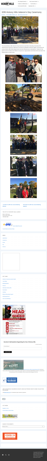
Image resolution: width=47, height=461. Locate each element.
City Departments (22, 1)
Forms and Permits (22, 6)
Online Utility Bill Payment (17, 226)
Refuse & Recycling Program (8, 294)
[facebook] (3, 455)
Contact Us (5, 240)
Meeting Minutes (6, 283)
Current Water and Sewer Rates (8, 228)
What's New (25, 14)
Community (33, 3)
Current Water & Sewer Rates (8, 410)
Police (4, 242)
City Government (33, 1)
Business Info (31, 6)
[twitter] (6, 455)
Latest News (5, 238)
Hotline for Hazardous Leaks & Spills (9, 279)
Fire (3, 244)
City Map (4, 292)
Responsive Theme (37, 457)
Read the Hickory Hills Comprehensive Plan (32, 369)
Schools (4, 246)
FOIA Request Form (6, 296)
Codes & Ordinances (22, 3)
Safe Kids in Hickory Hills (7, 287)
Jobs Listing (5, 281)
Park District (5, 289)
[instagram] (9, 455)
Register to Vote (6, 408)
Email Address (7, 346)
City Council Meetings (7, 298)
